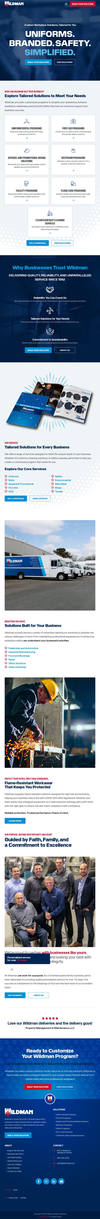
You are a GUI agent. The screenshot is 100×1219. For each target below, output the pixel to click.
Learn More (15, 821)
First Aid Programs (63, 1118)
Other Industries (17, 666)
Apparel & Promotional (21, 483)
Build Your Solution (38, 62)
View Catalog (40, 498)
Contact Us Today (14, 1171)
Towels (59, 491)
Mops (58, 487)
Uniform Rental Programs (66, 1114)
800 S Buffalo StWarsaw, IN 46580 (64, 1151)
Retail (11, 659)
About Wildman (13, 1168)
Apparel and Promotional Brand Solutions (72, 1121)
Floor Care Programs (64, 1132)
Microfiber (61, 483)
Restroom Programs (64, 1125)
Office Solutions (17, 663)
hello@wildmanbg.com (66, 1163)
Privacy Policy (13, 1198)
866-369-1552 (63, 1158)
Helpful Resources (14, 1161)
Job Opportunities (14, 1157)
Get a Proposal (37, 243)
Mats (11, 480)
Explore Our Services (15, 1150)
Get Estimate (15, 995)
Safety (58, 476)
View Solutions (62, 243)
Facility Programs (63, 1128)
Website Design (44, 1217)
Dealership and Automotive (23, 648)
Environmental (63, 480)
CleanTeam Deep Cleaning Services (70, 1135)
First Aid (13, 487)
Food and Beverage (19, 655)
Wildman (15, 3)
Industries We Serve (15, 1154)
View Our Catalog (14, 1164)
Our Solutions (65, 62)
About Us (65, 350)
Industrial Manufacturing (21, 651)
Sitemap (23, 1198)
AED (11, 491)
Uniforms (13, 476)
